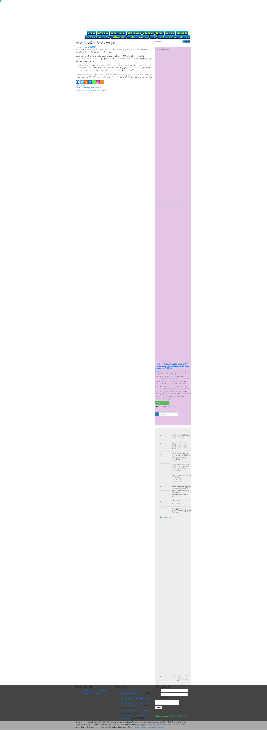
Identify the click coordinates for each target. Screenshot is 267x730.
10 (172, 414)
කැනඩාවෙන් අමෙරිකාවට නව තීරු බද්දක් (134, 710)
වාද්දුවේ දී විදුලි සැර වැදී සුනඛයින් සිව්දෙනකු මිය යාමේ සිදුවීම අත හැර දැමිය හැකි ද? (181, 467)
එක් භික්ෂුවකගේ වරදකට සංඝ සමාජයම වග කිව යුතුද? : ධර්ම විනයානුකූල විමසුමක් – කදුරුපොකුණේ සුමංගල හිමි (181, 491)
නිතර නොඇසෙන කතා (138, 37)
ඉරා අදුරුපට (182, 33)
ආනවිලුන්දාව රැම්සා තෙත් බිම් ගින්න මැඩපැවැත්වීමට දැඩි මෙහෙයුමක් (181, 478)
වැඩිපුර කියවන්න (162, 403)
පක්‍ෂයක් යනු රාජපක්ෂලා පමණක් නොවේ (91, 90)
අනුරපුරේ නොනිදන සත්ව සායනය (88, 88)
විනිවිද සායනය (134, 33)
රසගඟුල (159, 33)
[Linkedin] (90, 82)
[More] (102, 82)
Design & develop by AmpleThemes (149, 727)
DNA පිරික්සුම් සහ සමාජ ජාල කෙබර (181, 502)
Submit (158, 708)
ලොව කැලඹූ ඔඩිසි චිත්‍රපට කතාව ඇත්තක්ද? (181, 436)
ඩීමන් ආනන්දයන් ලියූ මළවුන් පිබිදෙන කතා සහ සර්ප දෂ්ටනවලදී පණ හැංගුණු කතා (181, 457)
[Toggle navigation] (80, 27)
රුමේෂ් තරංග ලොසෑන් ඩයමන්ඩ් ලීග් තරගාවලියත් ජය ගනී (180, 678)
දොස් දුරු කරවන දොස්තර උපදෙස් (174, 37)
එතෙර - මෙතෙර (118, 33)
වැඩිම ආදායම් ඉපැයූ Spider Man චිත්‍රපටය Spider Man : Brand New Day (180, 446)
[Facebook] (77, 82)
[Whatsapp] (94, 82)
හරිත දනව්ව (148, 33)
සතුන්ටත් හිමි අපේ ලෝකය (98, 37)
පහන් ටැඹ (170, 33)
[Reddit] (86, 82)
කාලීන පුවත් (103, 33)
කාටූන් (154, 37)
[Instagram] (98, 82)
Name (158, 691)
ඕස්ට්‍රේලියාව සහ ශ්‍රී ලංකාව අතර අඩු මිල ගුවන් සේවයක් (181, 510)
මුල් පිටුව (91, 33)
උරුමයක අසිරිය (119, 37)
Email (158, 694)
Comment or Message (164, 698)
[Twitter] (82, 82)
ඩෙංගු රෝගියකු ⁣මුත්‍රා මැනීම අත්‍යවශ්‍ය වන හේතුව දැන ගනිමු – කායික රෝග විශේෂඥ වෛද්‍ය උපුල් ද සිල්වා (172, 366)
